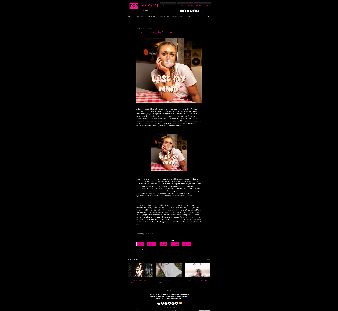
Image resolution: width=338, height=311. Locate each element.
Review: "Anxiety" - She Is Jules (139, 281)
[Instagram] (181, 11)
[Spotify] (184, 11)
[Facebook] (188, 11)
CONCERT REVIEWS (164, 16)
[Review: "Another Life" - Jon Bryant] (197, 270)
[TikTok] (194, 11)
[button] (208, 16)
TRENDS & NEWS (151, 16)
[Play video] (169, 152)
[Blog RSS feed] (180, 303)
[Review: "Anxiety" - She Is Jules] (140, 270)
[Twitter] (191, 11)
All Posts (130, 16)
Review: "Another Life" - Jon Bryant (197, 281)
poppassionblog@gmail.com (169, 291)
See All (208, 259)
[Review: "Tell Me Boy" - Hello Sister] (169, 270)
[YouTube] (197, 11)
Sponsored (188, 16)
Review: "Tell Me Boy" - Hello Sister (168, 281)
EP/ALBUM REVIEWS (177, 16)
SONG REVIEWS (139, 16)
